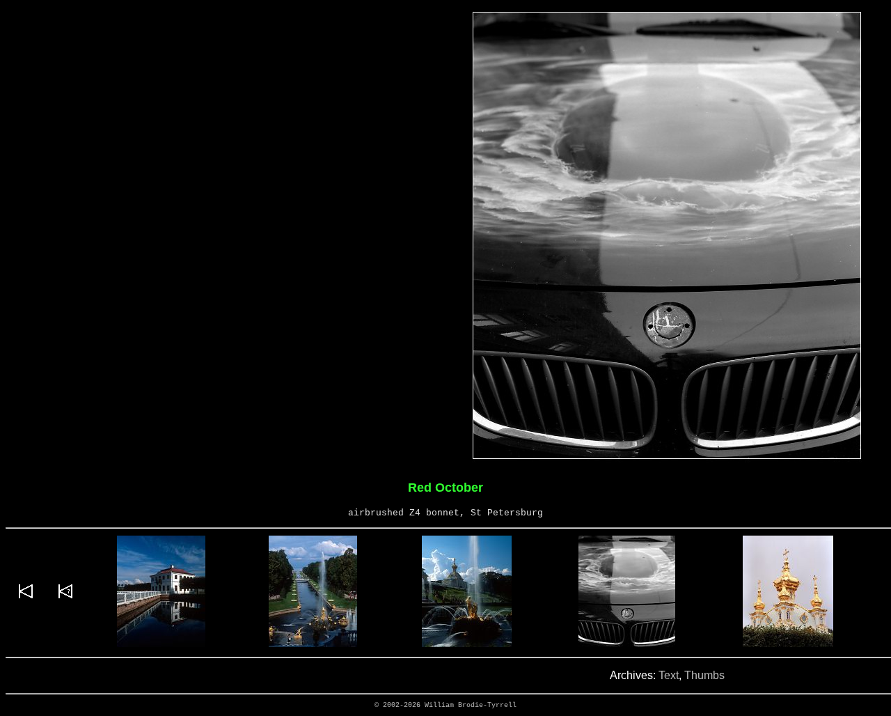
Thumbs (704, 675)
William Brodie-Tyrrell (471, 705)
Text (669, 675)
